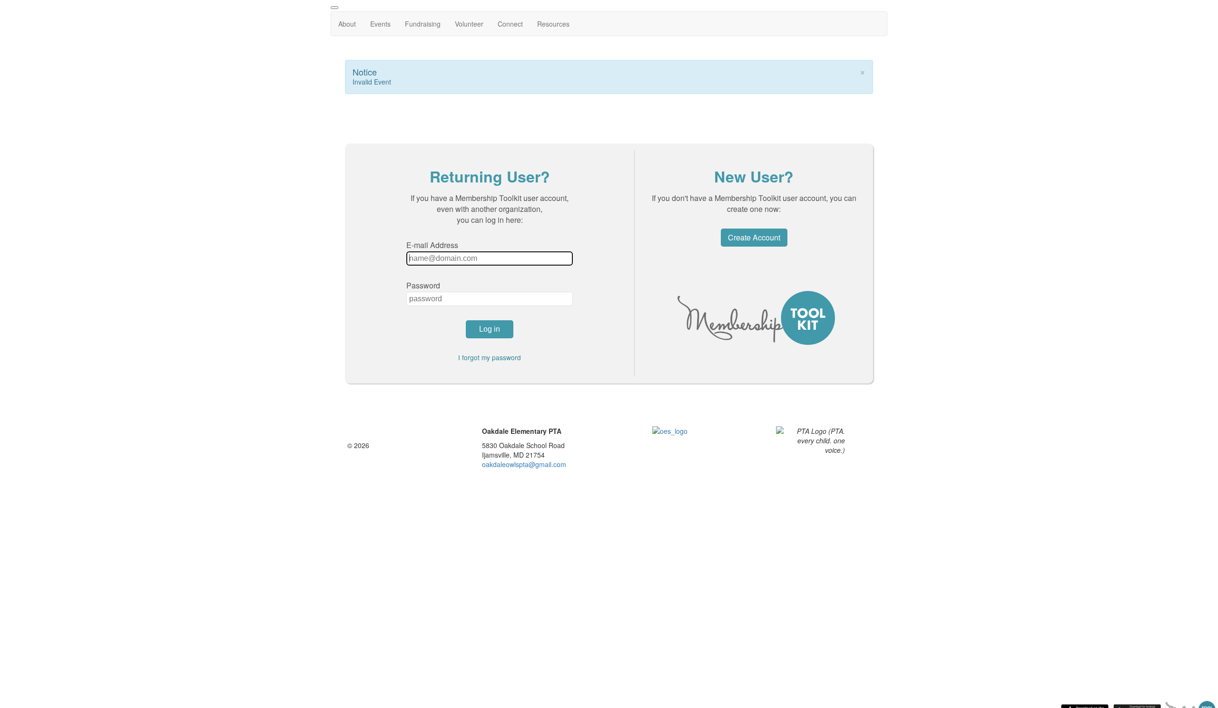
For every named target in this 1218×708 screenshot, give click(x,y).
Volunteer (469, 24)
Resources (553, 24)
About (347, 24)
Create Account (754, 237)
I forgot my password (489, 357)
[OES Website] (676, 447)
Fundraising (423, 24)
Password (423, 285)
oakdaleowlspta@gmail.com (524, 464)
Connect (510, 24)
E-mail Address (432, 244)
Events (380, 24)
